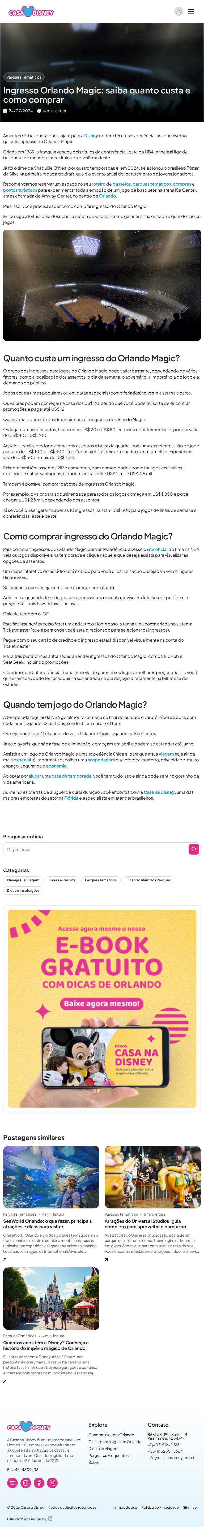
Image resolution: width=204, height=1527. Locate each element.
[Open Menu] (191, 11)
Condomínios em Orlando (111, 1434)
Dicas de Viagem (103, 1448)
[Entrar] (178, 11)
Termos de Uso (125, 1507)
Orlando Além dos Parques (148, 880)
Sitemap (190, 1507)
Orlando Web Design (24, 1519)
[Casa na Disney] (28, 1426)
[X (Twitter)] (52, 1483)
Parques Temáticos (24, 77)
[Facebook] (39, 1483)
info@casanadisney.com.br (172, 1457)
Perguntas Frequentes (108, 1455)
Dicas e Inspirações (23, 890)
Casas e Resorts (62, 880)
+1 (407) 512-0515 (164, 1445)
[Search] (194, 849)
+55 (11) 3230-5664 (165, 1451)
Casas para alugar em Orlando (115, 1441)
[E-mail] (12, 1483)
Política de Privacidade (160, 1507)
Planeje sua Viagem (23, 880)
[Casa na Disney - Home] (31, 10)
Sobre (94, 1462)
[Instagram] (25, 1483)
